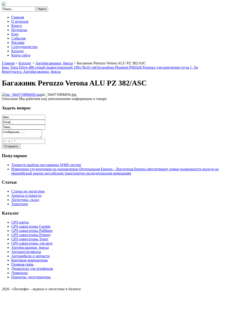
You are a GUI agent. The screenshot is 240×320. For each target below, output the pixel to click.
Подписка (19, 30)
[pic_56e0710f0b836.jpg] (21, 95)
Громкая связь (22, 264)
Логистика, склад (25, 200)
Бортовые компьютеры (29, 260)
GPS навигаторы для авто (31, 243)
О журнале (20, 21)
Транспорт (19, 204)
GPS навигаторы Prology (31, 235)
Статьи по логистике (28, 191)
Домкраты (19, 273)
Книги (16, 26)
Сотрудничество (24, 47)
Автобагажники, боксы (54, 63)
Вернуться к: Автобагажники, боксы (31, 72)
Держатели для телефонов (32, 269)
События (18, 38)
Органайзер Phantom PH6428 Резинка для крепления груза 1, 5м (146, 67)
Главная (17, 17)
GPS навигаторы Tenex (29, 239)
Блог (15, 34)
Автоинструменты (26, 252)
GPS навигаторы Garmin (30, 226)
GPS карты (20, 222)
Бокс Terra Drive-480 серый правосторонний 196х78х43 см (48, 67)
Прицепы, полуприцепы (31, 277)
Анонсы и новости (26, 195)
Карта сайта (20, 55)
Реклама (17, 43)
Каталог (17, 51)
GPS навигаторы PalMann (31, 231)
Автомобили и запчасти (30, 256)
